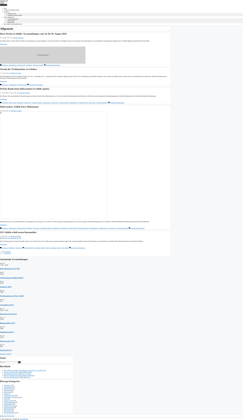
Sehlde (47, 248)
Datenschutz (11, 20)
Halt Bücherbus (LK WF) (10, 269)
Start (5, 8)
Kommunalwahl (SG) (8, 314)
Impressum (11, 22)
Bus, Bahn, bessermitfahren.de (13, 24)
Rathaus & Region (9, 406)
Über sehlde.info (9, 17)
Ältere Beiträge (6, 252)
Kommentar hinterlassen (53, 65)
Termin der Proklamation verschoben (18, 69)
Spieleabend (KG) (7, 332)
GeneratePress (24, 419)
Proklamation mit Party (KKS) (12, 296)
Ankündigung (12, 65)
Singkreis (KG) (6, 287)
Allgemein (5, 65)
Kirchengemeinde (38, 65)
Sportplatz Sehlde (55, 248)
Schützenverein (22, 85)
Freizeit (6, 394)
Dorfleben (29, 65)
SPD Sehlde (7, 409)
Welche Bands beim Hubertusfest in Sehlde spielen (24, 89)
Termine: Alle (12, 13)
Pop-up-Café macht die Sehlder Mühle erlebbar (18, 372)
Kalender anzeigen (5, 354)
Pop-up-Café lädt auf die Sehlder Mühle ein (17, 377)
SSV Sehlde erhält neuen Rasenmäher (18, 232)
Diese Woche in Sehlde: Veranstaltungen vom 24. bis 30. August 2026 (33, 34)
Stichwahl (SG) (6, 350)
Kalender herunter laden (15, 15)
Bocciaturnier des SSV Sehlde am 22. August (17, 374)
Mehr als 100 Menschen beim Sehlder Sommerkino (19, 375)
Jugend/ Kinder (63, 103)
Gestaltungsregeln (13, 19)
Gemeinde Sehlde (36, 103)
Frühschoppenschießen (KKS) (11, 278)
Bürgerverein (21, 65)
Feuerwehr (27, 103)
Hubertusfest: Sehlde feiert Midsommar (19, 107)
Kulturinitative (73, 103)
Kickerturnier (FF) (7, 341)
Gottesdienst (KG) (7, 305)
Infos (5, 399)
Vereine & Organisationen (11, 10)
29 (5, 253)
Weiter (9, 253)
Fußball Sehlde (28, 248)
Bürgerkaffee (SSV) (7, 323)
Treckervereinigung (102, 103)
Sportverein (91, 103)
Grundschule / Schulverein (50, 103)
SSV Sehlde (65, 248)
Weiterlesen (3, 44)
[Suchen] (19, 362)
